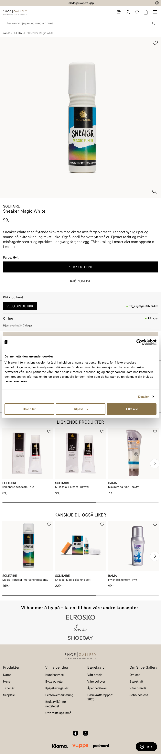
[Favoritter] (137, 12)
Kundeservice (54, 675)
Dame (7, 675)
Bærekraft (136, 681)
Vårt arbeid (94, 675)
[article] (27, 459)
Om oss (135, 675)
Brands (6, 33)
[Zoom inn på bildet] (154, 191)
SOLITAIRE (19, 33)
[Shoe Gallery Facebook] (75, 733)
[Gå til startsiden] (15, 12)
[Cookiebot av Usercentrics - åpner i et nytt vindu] (139, 342)
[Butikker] (118, 12)
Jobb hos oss (139, 695)
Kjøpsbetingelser (56, 688)
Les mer (9, 247)
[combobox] (77, 23)
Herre (6, 681)
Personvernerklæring (59, 695)
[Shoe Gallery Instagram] (85, 733)
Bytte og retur (54, 681)
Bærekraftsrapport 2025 (100, 697)
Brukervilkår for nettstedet (55, 704)
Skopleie (9, 695)
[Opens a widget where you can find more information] (146, 747)
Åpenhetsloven (97, 688)
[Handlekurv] (145, 12)
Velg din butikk (19, 306)
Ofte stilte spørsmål (58, 713)
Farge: (10, 257)
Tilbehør (8, 688)
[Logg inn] (128, 12)
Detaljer (143, 396)
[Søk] (153, 23)
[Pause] (157, 3)
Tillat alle (132, 409)
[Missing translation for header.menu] (155, 12)
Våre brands (138, 688)
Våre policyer (96, 681)
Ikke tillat (29, 409)
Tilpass (78, 409)
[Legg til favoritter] (155, 43)
